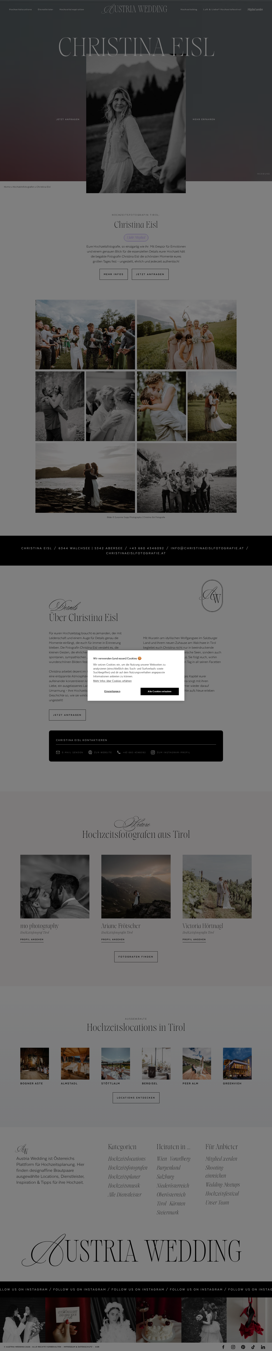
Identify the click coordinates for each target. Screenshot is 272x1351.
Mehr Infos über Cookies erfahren (112, 680)
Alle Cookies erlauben (159, 691)
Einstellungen (112, 691)
